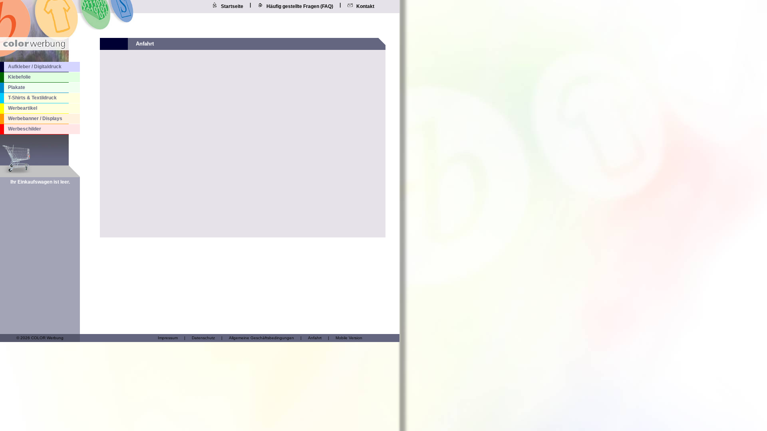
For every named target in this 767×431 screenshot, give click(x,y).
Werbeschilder (24, 129)
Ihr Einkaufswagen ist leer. (40, 182)
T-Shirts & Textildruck (32, 98)
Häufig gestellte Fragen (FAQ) (299, 6)
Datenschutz (203, 338)
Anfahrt (315, 338)
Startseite (232, 6)
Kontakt (365, 6)
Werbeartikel (22, 108)
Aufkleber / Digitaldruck (35, 66)
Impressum (168, 338)
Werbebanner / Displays (35, 118)
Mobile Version (349, 338)
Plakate (16, 87)
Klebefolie (19, 77)
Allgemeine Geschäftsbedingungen (261, 338)
